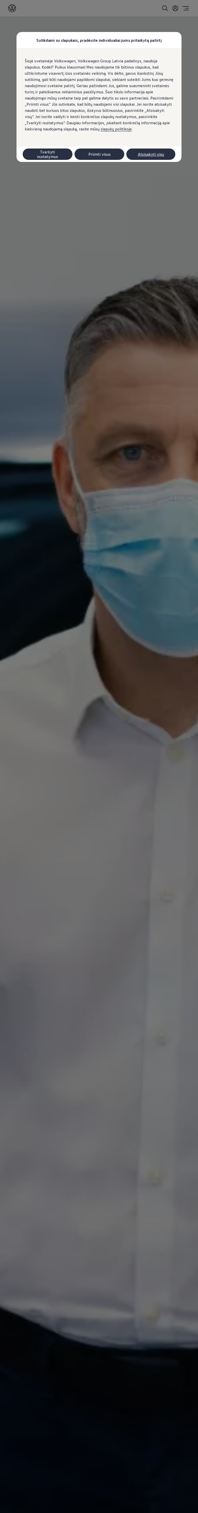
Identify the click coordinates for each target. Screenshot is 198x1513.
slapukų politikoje (116, 128)
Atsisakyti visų (151, 154)
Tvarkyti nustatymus (47, 154)
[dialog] (99, 756)
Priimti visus (99, 154)
